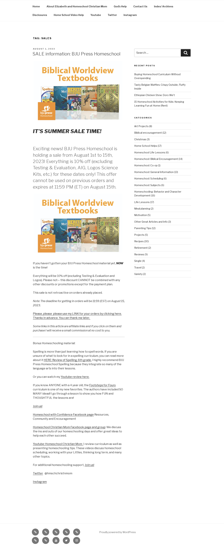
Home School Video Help (69, 14)
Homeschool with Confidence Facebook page (63, 414)
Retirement (141, 247)
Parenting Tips (142, 228)
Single (137, 260)
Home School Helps (145, 145)
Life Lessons (142, 202)
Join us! (37, 406)
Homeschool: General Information (154, 172)
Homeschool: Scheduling (148, 178)
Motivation (140, 215)
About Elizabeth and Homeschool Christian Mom (77, 6)
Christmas (140, 139)
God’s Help (120, 6)
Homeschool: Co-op (146, 165)
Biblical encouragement (148, 132)
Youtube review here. (75, 376)
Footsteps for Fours (102, 385)
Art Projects (141, 126)
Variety (138, 273)
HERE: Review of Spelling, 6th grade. (68, 360)
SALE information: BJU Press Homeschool (76, 53)
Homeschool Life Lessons (149, 152)
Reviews (139, 254)
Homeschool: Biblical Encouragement (156, 158)
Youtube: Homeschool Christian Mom (58, 444)
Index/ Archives (163, 6)
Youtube (95, 14)
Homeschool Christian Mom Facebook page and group (69, 427)
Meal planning (142, 208)
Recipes (139, 241)
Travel (137, 267)
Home (36, 6)
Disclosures (40, 14)
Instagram (130, 14)
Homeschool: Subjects (147, 185)
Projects (139, 234)
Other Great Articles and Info (151, 221)
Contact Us (140, 6)
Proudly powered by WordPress (117, 532)
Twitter (112, 14)
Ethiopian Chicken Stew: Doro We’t (154, 95)
